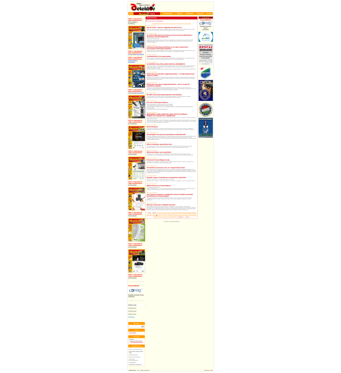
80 (171, 215)
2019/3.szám (132, 311)
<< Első (149, 212)
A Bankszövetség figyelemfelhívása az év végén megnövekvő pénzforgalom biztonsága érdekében (167, 47)
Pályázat (179, 13)
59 (189, 214)
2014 (173, 23)
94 (192, 215)
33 (150, 214)
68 (153, 215)
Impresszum (166, 221)
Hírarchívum (133, 333)
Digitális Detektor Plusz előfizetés (205, 28)
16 (174, 212)
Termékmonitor (167, 13)
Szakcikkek (189, 13)
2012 (180, 23)
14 (171, 212)
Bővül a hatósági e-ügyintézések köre (159, 144)
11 (166, 212)
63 (195, 214)
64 (147, 215)
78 (168, 215)
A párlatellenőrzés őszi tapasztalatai (159, 56)
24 (186, 212)
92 (189, 215)
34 (152, 214)
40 (161, 214)
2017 (163, 23)
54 (182, 214)
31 (147, 214)
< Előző (154, 212)
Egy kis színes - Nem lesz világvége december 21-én (164, 27)
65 (148, 215)
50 (176, 214)
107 (174, 217)
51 (177, 214)
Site (211, 370)
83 (176, 215)
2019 (157, 23)
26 (189, 212)
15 (172, 212)
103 (165, 217)
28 (192, 212)
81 (173, 215)
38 (158, 214)
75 (164, 215)
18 (177, 212)
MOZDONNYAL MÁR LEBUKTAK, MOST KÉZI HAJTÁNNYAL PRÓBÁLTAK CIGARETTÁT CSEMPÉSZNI (167, 115)
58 (188, 214)
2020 (153, 23)
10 (165, 212)
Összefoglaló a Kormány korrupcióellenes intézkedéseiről (166, 134)
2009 (189, 23)
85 (179, 215)
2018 (160, 23)
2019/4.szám (132, 314)
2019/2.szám (132, 308)
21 (181, 212)
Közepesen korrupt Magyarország (158, 160)
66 (150, 215)
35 (153, 214)
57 (186, 214)
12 (168, 212)
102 (163, 217)
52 (179, 214)
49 (174, 214)
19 (178, 212)
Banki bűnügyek (152, 126)
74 (162, 215)
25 (187, 212)
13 (169, 212)
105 (169, 217)
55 (183, 214)
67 (151, 215)
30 (195, 212)
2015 (170, 23)
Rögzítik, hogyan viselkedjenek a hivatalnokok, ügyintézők (166, 177)
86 (180, 215)
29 (193, 212)
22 (183, 212)
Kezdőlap (149, 21)
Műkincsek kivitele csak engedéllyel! (159, 152)
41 (162, 214)
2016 (166, 23)
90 (186, 215)
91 (188, 215)
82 (174, 215)
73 (161, 215)
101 (161, 217)
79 (170, 215)
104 (167, 217)
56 (185, 214)
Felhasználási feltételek (137, 342)
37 (156, 214)
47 (171, 214)
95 (194, 215)
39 (159, 214)
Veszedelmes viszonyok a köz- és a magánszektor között (166, 167)
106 (171, 217)
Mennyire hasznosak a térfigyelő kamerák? (161, 205)
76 (165, 215)
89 (185, 215)
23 (184, 212)
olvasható (136, 54)
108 (176, 217)
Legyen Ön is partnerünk (136, 341)
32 (149, 214)
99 (157, 217)
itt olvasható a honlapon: (133, 22)
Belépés (132, 339)
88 (183, 215)
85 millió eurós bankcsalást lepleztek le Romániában (164, 94)
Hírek (130, 13)
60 (191, 214)
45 (168, 214)
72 (159, 215)
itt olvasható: (132, 123)
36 (155, 214)
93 (191, 215)
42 (164, 214)
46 (170, 214)
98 (155, 217)
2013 (176, 23)
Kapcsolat (200, 13)
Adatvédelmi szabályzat (174, 221)
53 (180, 214)
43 (165, 214)
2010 (186, 23)
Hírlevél (209, 13)
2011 (183, 23)
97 (154, 217)
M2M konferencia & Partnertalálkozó (159, 185)
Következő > (181, 217)
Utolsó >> (187, 217)
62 (194, 214)
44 (167, 214)
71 (158, 215)
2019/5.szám (131, 317)
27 (190, 212)
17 (175, 212)
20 (180, 212)
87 (182, 215)
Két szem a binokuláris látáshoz (157, 102)
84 (177, 215)
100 (159, 217)
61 (192, 214)
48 (173, 214)
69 (154, 215)
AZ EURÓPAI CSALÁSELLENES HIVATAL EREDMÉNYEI (166, 64)
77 (167, 215)
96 (196, 215)
